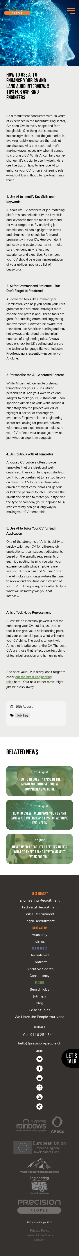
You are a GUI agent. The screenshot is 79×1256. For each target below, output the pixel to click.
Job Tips (39, 996)
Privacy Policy (39, 1231)
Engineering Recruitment (40, 900)
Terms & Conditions (39, 1235)
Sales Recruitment (39, 914)
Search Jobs (39, 989)
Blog (39, 1003)
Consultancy (39, 975)
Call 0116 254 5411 (39, 1034)
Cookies (39, 1240)
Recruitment (40, 955)
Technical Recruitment (40, 907)
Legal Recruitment (40, 921)
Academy (39, 934)
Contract (39, 962)
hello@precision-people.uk (39, 1043)
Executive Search (39, 968)
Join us (39, 941)
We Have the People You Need (39, 1016)
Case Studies (39, 1010)
